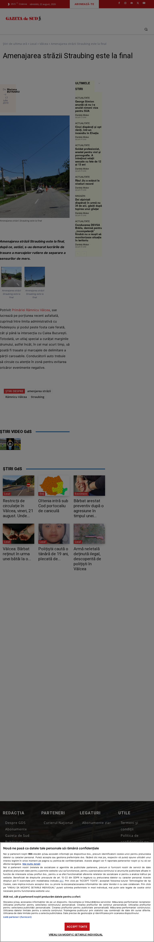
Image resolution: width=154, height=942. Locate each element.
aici (61, 880)
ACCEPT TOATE (77, 926)
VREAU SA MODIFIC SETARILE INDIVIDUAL (76, 934)
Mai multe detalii (31, 864)
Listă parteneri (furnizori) (17, 917)
